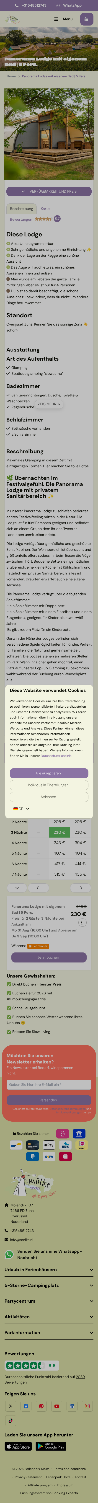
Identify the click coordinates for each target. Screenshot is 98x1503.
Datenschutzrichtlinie (56, 756)
